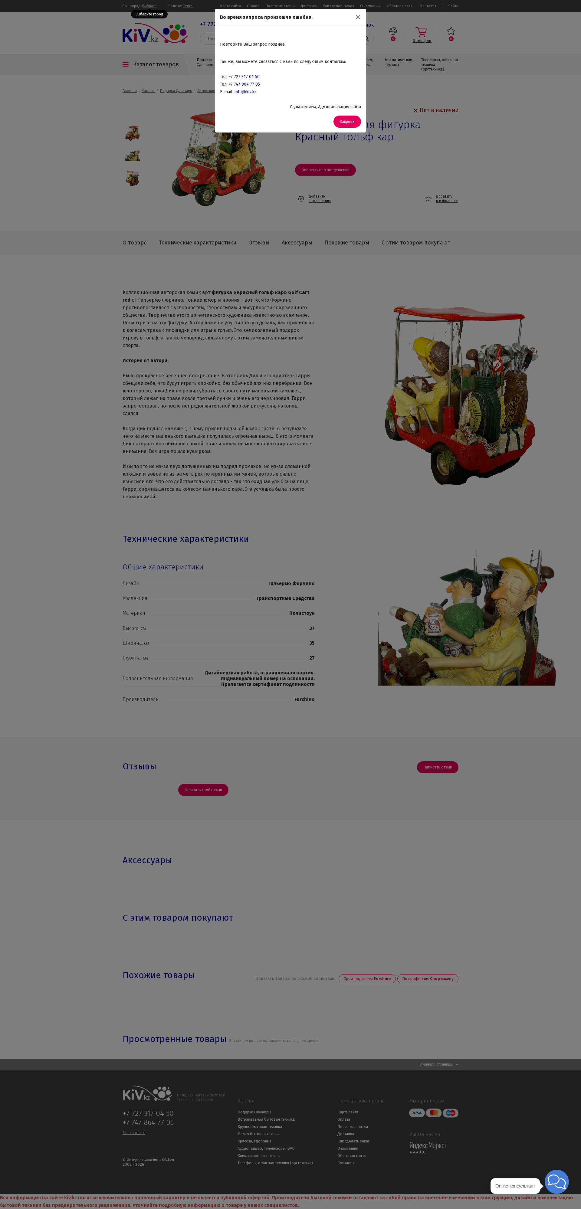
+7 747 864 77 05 (244, 84)
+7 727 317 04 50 (244, 76)
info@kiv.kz (246, 91)
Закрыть (347, 121)
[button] (557, 1182)
